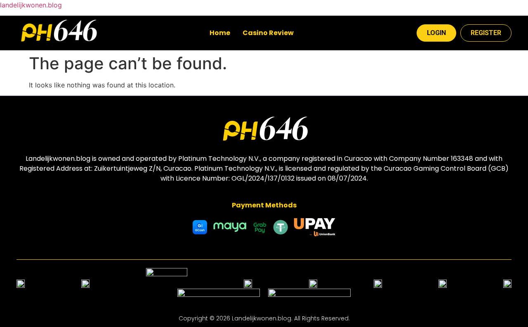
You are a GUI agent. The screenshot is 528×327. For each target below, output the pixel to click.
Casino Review (268, 33)
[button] (272, 33)
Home (220, 33)
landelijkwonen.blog (31, 5)
